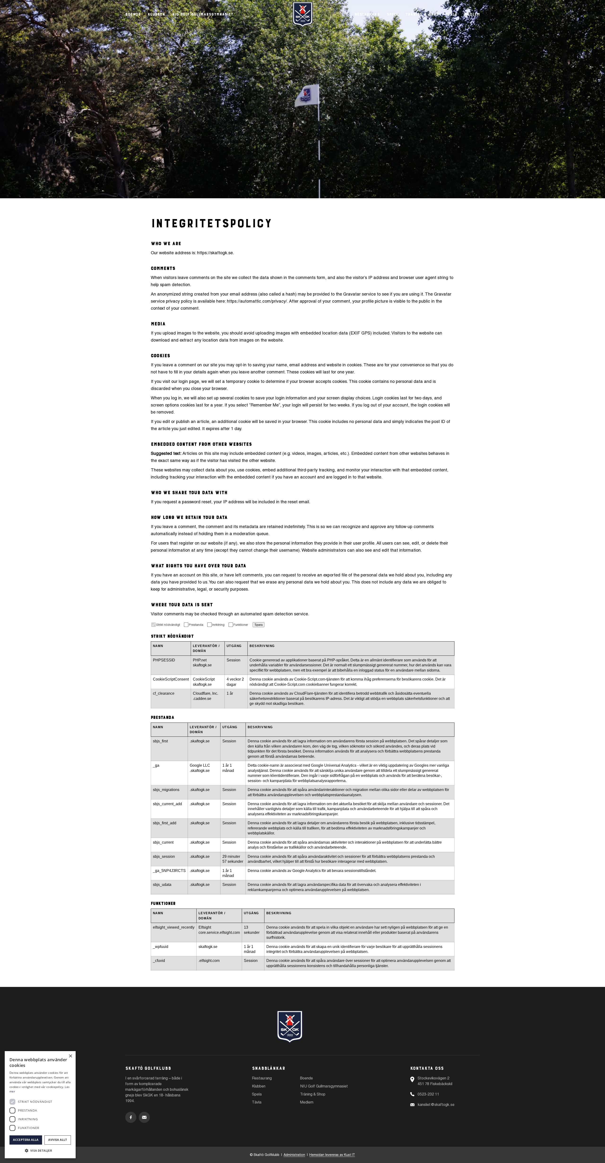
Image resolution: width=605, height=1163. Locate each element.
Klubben (156, 13)
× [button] (70, 1056)
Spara (259, 624)
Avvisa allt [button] (57, 1140)
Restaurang (262, 1078)
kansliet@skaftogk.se (436, 1104)
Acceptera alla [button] (26, 1140)
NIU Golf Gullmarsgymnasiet (202, 13)
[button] (40, 1151)
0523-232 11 (428, 1094)
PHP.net (200, 660)
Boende (133, 13)
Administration (294, 1155)
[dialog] (40, 1104)
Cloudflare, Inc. (205, 693)
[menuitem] (367, 13)
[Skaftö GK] (303, 14)
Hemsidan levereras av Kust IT (332, 1155)
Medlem (306, 1102)
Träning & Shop (312, 1094)
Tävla (256, 1102)
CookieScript (204, 679)
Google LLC (200, 765)
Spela (257, 1094)
